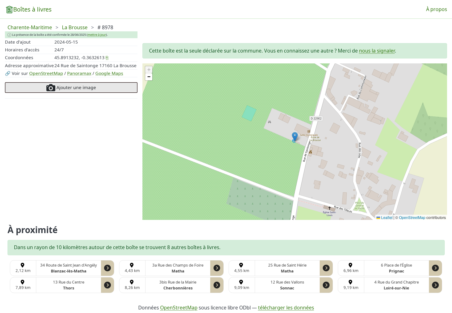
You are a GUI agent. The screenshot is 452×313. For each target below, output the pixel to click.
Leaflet (386, 217)
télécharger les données (286, 307)
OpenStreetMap (46, 73)
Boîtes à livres (32, 9)
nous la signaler (377, 50)
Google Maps (109, 73)
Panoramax (79, 73)
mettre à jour (97, 35)
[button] (295, 137)
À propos (436, 9)
